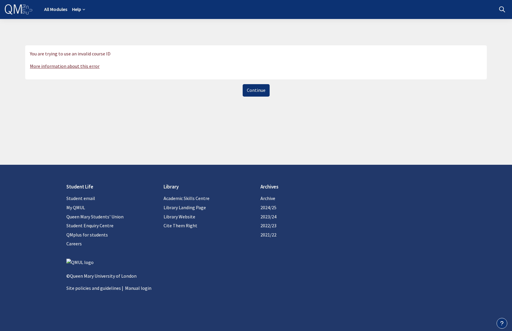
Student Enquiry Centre (89, 225)
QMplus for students (87, 235)
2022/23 (268, 225)
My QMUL (75, 207)
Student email (80, 198)
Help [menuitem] (76, 9)
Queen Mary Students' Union (95, 217)
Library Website (179, 217)
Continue (256, 90)
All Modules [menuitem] (55, 9)
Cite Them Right (180, 225)
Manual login (138, 288)
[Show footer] (502, 323)
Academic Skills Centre (186, 198)
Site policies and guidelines (93, 288)
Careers (74, 244)
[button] (502, 9)
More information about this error (65, 66)
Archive (267, 198)
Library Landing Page (185, 207)
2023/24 (268, 217)
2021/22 (268, 235)
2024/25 (268, 207)
